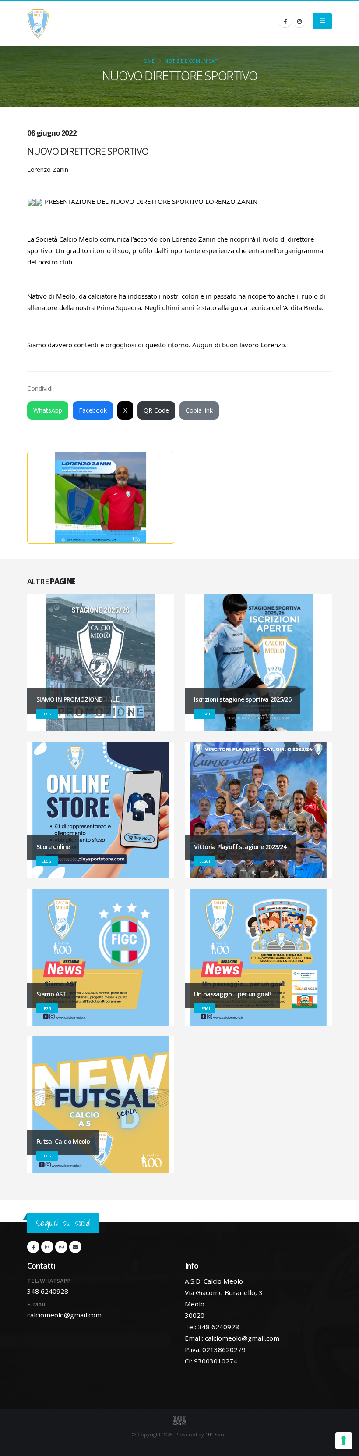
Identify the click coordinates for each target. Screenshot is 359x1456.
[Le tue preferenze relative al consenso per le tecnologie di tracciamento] (343, 1440)
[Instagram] (299, 21)
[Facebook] (285, 21)
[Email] (75, 1247)
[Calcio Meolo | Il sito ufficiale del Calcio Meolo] (38, 23)
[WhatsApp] (61, 1247)
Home (147, 60)
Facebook (93, 410)
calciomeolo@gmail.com (64, 1314)
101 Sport (216, 1434)
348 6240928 (47, 1291)
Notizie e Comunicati (192, 60)
